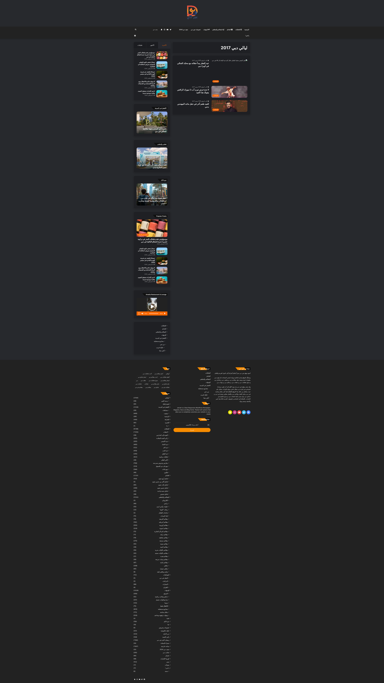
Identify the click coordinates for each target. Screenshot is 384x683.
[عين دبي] (192, 13)
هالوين (166, 472)
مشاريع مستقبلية (159, 341)
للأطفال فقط (164, 606)
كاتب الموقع (204, 60)
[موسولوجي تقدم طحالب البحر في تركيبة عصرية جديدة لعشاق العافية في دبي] (161, 55)
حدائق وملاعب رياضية (161, 597)
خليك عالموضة (165, 631)
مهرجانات (165, 469)
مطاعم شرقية (164, 541)
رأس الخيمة (165, 637)
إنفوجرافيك (166, 404)
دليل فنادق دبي (165, 384)
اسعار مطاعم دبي (165, 380)
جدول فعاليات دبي (153, 380)
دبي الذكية (166, 634)
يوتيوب (166, 413)
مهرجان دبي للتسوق (162, 466)
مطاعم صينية (164, 544)
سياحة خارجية (165, 646)
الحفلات (165, 432)
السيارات (165, 584)
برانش (166, 503)
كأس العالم (164, 460)
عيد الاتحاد (165, 444)
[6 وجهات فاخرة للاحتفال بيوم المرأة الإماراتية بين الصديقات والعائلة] (161, 84)
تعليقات (140, 45)
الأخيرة (164, 45)
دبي (137, 380)
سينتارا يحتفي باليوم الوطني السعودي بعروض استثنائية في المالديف (146, 64)
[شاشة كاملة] (139, 313)
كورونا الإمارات (164, 659)
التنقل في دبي (164, 578)
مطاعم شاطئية (163, 537)
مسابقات (165, 410)
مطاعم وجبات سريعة (161, 559)
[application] (152, 306)
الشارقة (167, 419)
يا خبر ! (247, 35)
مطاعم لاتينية (164, 547)
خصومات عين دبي (196, 29)
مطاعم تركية (164, 534)
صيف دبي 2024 (183, 29)
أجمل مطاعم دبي (158, 373)
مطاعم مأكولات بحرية (161, 550)
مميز (167, 662)
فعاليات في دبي (165, 387)
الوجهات (205, 29)
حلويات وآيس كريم (162, 506)
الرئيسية (246, 29)
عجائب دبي (166, 652)
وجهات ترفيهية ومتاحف (161, 615)
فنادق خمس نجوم (162, 488)
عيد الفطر (165, 454)
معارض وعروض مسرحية (160, 463)
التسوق (166, 593)
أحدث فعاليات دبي (147, 373)
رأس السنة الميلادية (162, 438)
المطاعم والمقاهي (217, 29)
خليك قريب (159, 347)
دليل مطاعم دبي (155, 384)
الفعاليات (238, 29)
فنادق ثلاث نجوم (163, 485)
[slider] (153, 313)
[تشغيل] (165, 313)
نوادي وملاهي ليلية (162, 572)
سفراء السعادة (165, 643)
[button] (152, 307)
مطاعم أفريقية (163, 519)
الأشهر (152, 45)
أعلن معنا (162, 350)
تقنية (168, 618)
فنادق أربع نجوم (163, 478)
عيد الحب (165, 450)
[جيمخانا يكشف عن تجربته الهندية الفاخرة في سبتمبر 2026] (161, 74)
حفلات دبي (143, 380)
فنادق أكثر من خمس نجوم (160, 482)
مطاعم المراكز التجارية (161, 531)
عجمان (167, 655)
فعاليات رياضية (163, 457)
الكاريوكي (165, 500)
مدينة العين (164, 401)
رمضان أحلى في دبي (163, 640)
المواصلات (166, 575)
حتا (168, 624)
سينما (166, 603)
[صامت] (142, 313)
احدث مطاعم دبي (153, 377)
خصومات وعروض (164, 627)
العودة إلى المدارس (162, 435)
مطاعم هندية (164, 556)
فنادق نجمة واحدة (163, 491)
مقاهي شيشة (164, 569)
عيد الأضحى (164, 441)
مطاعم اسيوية (164, 528)
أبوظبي (167, 373)
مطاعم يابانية (164, 562)
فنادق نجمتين (164, 494)
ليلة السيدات (164, 516)
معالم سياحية (164, 612)
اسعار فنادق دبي (142, 377)
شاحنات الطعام (163, 513)
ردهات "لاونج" (164, 510)
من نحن (162, 344)
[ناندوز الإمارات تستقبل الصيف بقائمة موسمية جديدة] (161, 94)
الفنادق (229, 29)
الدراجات (165, 581)
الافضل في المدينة (160, 338)
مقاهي (166, 565)
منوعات (167, 665)
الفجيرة (167, 422)
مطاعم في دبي (139, 387)
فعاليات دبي (139, 384)
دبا (167, 426)
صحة (166, 671)
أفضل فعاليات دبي (164, 377)
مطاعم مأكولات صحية (161, 553)
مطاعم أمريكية (163, 522)
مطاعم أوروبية (163, 525)
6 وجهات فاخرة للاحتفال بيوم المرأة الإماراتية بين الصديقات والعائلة (146, 83)
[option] (152, 123)
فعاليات (146, 384)
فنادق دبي (156, 387)
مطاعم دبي (148, 387)
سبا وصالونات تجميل (162, 600)
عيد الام (165, 447)
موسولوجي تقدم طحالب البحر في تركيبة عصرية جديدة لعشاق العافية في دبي (146, 55)
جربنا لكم (166, 621)
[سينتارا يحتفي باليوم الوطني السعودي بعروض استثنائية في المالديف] (161, 65)
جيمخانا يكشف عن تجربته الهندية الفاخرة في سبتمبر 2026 (147, 74)
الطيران (165, 587)
